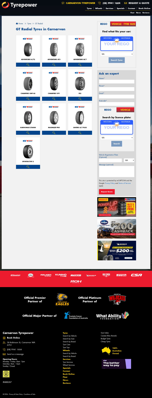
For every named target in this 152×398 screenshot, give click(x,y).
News (138, 13)
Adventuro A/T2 (28, 59)
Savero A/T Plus (80, 128)
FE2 (80, 93)
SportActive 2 (28, 161)
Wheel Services (69, 365)
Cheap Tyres (105, 341)
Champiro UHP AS (28, 93)
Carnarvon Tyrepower (80, 3)
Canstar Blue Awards (109, 336)
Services (109, 8)
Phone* (101, 86)
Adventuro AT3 (54, 59)
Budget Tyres (105, 338)
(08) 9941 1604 (111, 3)
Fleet (132, 13)
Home (20, 23)
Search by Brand (69, 341)
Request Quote (106, 192)
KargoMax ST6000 (28, 128)
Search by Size (68, 339)
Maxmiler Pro (54, 128)
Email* (101, 93)
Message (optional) (106, 165)
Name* (102, 78)
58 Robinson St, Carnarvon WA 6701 (21, 343)
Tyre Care (66, 344)
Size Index (105, 333)
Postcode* (103, 101)
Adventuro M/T (80, 59)
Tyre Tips (66, 347)
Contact (131, 8)
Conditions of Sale (29, 394)
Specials (120, 8)
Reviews (146, 13)
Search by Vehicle (70, 336)
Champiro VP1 (54, 93)
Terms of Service (125, 183)
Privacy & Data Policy (16, 394)
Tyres (89, 8)
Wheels (98, 8)
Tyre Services (68, 362)
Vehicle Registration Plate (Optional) (108, 156)
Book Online (144, 8)
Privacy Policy (110, 183)
